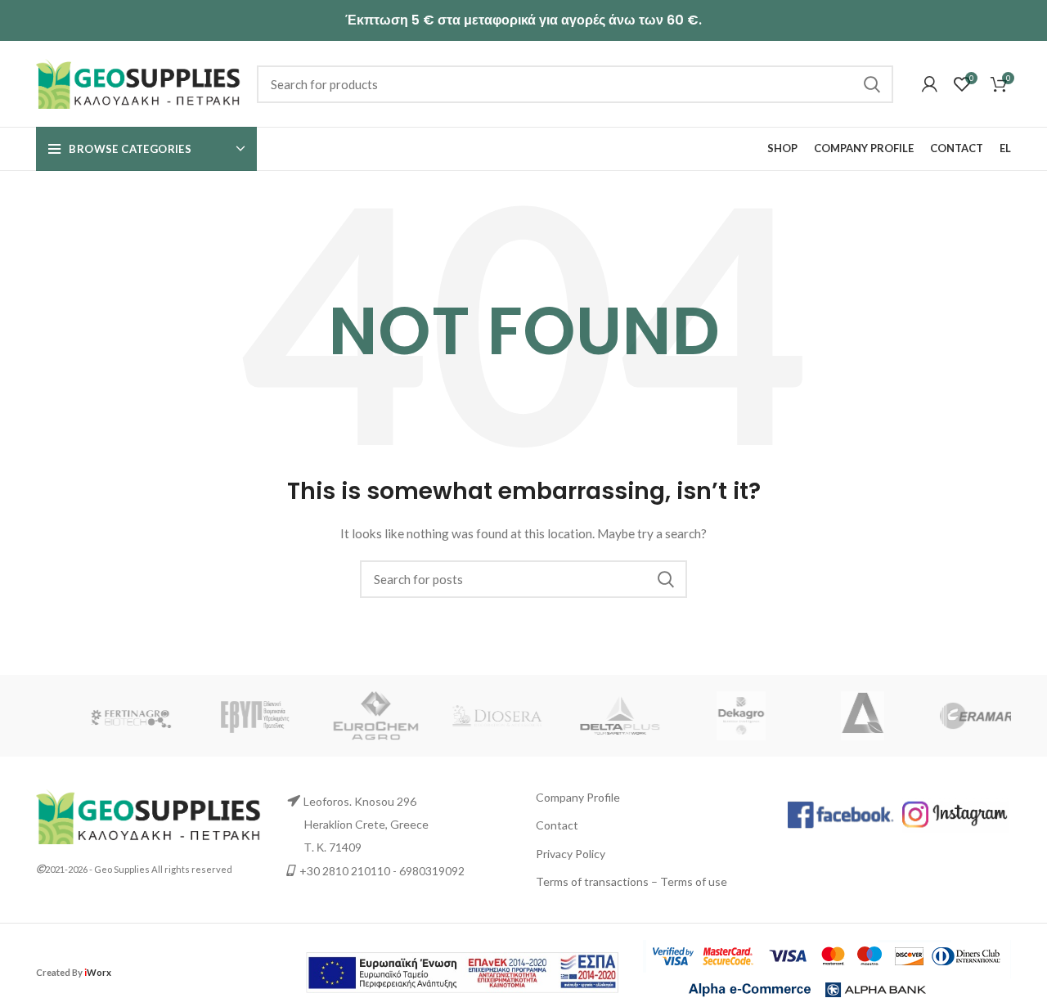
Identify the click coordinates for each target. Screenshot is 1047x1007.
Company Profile (578, 797)
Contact (557, 825)
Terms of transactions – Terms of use (631, 881)
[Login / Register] (930, 84)
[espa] (462, 971)
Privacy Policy (570, 854)
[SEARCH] (871, 84)
